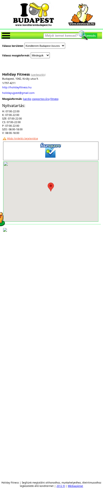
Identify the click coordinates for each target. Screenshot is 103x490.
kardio (27, 99)
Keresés (90, 35)
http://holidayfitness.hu (17, 87)
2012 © (61, 486)
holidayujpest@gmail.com (18, 93)
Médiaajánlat (75, 486)
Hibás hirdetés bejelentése (22, 138)
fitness (54, 99)
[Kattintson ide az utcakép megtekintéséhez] (5, 230)
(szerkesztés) (38, 74)
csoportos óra (41, 99)
